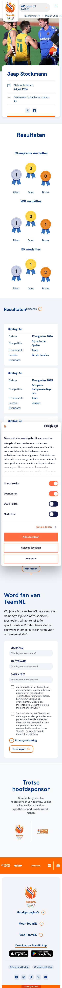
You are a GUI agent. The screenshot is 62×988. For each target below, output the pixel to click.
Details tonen (44, 526)
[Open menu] (56, 6)
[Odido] (18, 865)
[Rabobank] (35, 865)
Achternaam (18, 661)
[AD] (49, 865)
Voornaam (17, 647)
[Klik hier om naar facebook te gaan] (16, 977)
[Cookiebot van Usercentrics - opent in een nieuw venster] (44, 426)
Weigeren (31, 558)
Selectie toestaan (31, 547)
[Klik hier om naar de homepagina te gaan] (10, 10)
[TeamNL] (19, 831)
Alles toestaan (31, 537)
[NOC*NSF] (58, 865)
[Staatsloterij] (5, 865)
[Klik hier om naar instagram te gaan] (23, 977)
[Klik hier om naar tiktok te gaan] (31, 977)
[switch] (53, 493)
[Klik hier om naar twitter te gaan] (38, 977)
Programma (30, 16)
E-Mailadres (18, 674)
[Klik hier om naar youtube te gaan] (45, 977)
